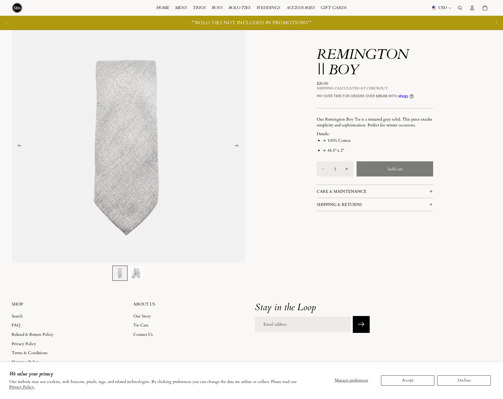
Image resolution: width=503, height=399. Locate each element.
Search (17, 316)
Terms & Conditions (29, 353)
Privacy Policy (24, 343)
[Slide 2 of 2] (136, 273)
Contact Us (143, 334)
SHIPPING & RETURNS (339, 204)
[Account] (472, 7)
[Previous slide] (6, 22)
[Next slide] (496, 22)
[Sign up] (361, 324)
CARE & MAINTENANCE (341, 191)
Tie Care (140, 325)
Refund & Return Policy (32, 334)
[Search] (460, 7)
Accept (407, 380)
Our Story (142, 316)
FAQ (16, 325)
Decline (464, 380)
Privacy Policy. (22, 387)
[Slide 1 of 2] (120, 273)
